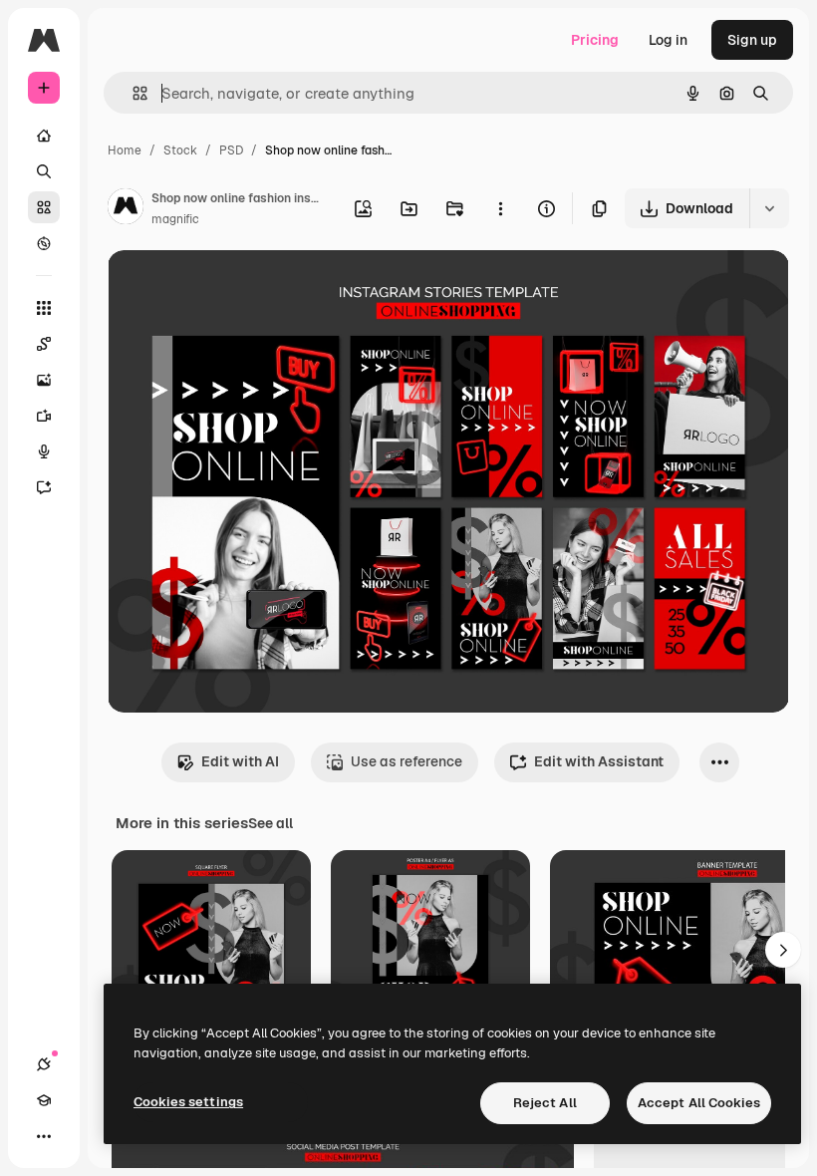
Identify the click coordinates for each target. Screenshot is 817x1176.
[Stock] (44, 207)
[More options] (500, 208)
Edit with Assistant (599, 761)
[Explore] (44, 243)
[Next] (783, 949)
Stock (180, 150)
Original (235, 288)
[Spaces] (44, 344)
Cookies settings (188, 1101)
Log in (668, 40)
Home (124, 150)
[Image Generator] (44, 380)
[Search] (44, 171)
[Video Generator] (44, 416)
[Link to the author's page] (125, 209)
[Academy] (44, 1100)
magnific (175, 219)
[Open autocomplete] (132, 93)
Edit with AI (240, 761)
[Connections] (44, 1064)
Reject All (545, 1102)
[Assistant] (44, 487)
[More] (44, 1136)
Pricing (595, 40)
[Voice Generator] (44, 451)
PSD (231, 150)
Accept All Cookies (699, 1102)
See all (270, 823)
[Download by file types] (769, 208)
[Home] (44, 135)
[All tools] (44, 308)
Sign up (752, 40)
